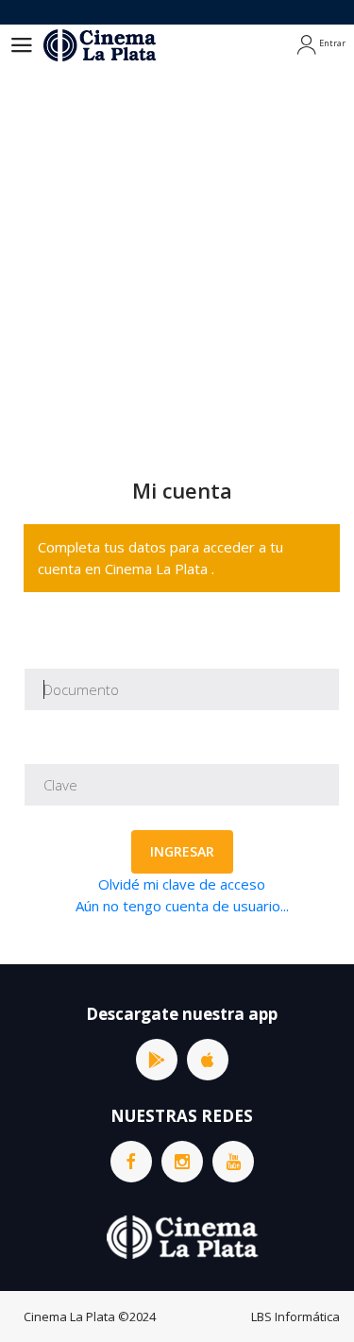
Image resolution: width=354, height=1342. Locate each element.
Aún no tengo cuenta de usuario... (182, 905)
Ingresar (182, 851)
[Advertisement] (177, 253)
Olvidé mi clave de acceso (181, 884)
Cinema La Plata (69, 1316)
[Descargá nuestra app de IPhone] (207, 1059)
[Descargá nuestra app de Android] (156, 1059)
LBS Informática (295, 1316)
